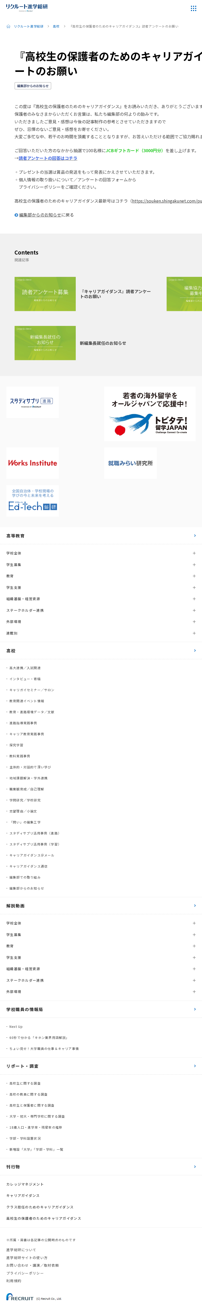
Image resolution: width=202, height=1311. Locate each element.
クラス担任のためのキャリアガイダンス (40, 1206)
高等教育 (15, 535)
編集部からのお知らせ (33, 85)
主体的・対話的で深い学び (30, 767)
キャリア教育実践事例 (26, 734)
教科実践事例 (19, 756)
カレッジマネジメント (25, 1184)
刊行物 (13, 1167)
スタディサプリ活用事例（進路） (35, 833)
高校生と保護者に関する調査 (32, 1105)
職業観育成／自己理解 (26, 789)
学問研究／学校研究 (25, 800)
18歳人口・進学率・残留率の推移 (35, 1127)
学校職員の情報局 (24, 1009)
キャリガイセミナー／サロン (32, 690)
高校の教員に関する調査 (28, 1094)
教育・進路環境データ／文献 (32, 712)
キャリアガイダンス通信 (28, 866)
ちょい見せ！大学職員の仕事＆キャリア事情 (44, 1048)
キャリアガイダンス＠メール (32, 855)
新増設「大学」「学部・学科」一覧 (36, 1149)
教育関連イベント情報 (26, 701)
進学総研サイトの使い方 (27, 1257)
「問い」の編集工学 (25, 822)
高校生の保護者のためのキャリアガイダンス (43, 1218)
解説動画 (15, 905)
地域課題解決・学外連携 (28, 778)
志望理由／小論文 (23, 811)
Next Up (16, 1026)
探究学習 (16, 745)
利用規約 (13, 1280)
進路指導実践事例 (23, 723)
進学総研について (21, 1249)
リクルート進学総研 (28, 26)
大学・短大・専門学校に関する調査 (37, 1116)
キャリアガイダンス (23, 1195)
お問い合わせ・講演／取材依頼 (32, 1265)
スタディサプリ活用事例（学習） (35, 844)
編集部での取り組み (25, 877)
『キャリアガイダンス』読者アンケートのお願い (115, 293)
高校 (56, 26)
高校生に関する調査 (25, 1083)
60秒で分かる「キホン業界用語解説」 (39, 1037)
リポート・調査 (22, 1066)
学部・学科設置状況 (25, 1138)
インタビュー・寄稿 (25, 678)
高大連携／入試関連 (25, 667)
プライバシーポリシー (25, 1273)
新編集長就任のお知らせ (103, 343)
